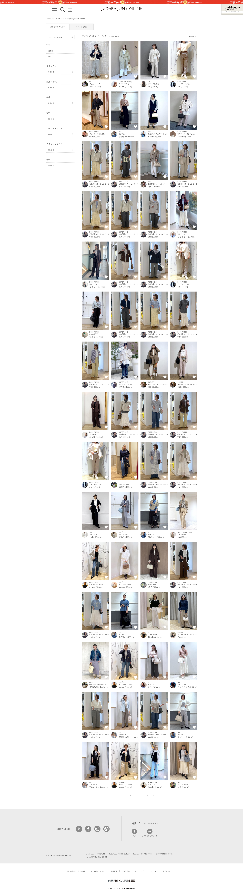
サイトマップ (139, 871)
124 (147, 795)
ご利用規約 (126, 871)
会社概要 (114, 871)
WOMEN (51, 51)
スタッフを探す (81, 27)
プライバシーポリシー (98, 871)
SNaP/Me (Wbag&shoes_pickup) (74, 18)
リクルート (152, 871)
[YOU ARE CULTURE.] (121, 880)
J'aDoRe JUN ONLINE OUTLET (119, 854)
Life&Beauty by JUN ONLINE (95, 854)
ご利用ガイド (166, 871)
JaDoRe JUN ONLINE (121, 9)
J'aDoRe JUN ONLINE (53, 18)
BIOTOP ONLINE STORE (164, 854)
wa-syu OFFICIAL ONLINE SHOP (96, 857)
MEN (49, 56)
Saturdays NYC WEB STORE (142, 854)
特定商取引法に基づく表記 (76, 871)
